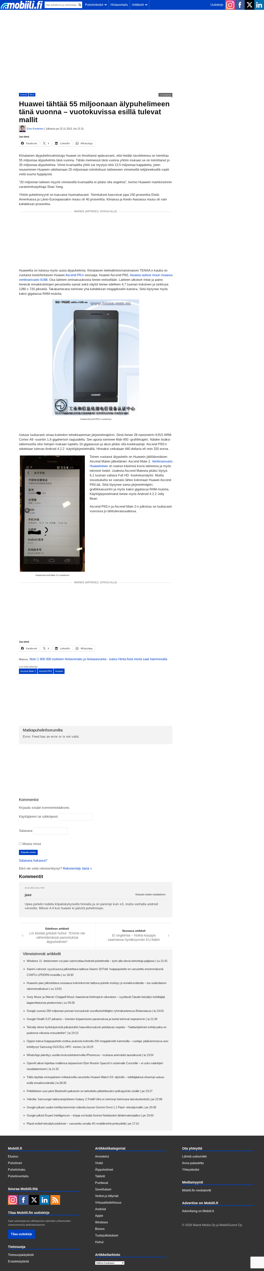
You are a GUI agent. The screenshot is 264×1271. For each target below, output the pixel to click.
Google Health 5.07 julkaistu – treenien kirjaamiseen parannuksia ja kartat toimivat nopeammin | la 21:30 (92, 1019)
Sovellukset (103, 1189)
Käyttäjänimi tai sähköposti (38, 816)
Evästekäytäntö (18, 1261)
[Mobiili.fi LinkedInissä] (259, 5)
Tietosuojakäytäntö (21, 1254)
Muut (32, 95)
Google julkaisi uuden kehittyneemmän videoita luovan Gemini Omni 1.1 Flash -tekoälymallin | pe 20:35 (91, 1107)
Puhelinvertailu (18, 1176)
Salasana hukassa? (33, 860)
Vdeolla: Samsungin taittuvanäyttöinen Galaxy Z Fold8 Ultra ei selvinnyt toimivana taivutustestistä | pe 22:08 (94, 1099)
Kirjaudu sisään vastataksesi (150, 895)
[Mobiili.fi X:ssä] (249, 5)
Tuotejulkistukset (106, 1235)
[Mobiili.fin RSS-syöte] (55, 1200)
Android (23, 95)
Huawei (59, 671)
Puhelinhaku (16, 1169)
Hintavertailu (119, 4)
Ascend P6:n (75, 275)
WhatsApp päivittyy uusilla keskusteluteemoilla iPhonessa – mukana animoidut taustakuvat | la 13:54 (90, 1055)
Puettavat (101, 1182)
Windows (101, 1222)
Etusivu (13, 1156)
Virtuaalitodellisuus (108, 1202)
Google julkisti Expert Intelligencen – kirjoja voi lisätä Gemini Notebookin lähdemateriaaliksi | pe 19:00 (90, 1115)
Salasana (25, 831)
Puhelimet (15, 1163)
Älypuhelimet (104, 1169)
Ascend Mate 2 (28, 671)
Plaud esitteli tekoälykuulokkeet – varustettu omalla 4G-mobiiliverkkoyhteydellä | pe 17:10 (83, 1123)
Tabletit (100, 1176)
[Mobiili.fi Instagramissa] (230, 5)
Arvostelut (102, 1156)
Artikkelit (138, 4)
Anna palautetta (193, 1163)
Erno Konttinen (35, 128)
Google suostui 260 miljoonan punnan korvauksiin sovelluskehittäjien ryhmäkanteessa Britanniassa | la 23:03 (95, 1010)
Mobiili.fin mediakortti (196, 1190)
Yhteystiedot (190, 1169)
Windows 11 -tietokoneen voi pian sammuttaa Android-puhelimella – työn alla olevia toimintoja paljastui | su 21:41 (97, 960)
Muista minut (31, 844)
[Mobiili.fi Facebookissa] (240, 5)
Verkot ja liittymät (106, 1196)
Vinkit (99, 1163)
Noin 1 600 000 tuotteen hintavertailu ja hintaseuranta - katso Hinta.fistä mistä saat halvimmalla (98, 659)
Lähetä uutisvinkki (194, 1156)
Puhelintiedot (95, 4)
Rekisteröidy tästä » (77, 868)
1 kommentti (165, 95)
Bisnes (100, 1229)
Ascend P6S (45, 671)
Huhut (99, 1242)
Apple (99, 1215)
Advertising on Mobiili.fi (198, 1211)
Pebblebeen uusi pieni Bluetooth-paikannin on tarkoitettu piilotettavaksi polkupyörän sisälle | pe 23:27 (89, 1091)
